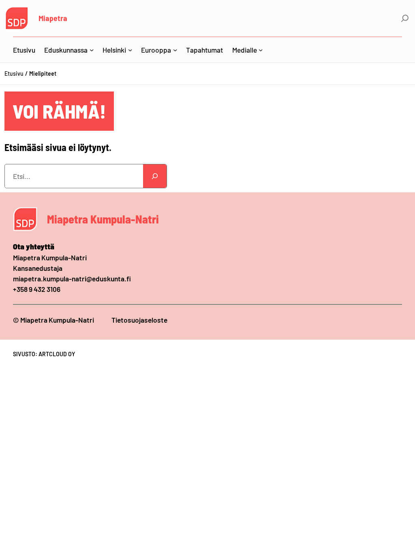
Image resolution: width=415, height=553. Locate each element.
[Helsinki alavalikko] (130, 50)
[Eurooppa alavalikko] (175, 50)
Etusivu (14, 73)
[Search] (155, 176)
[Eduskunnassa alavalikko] (92, 50)
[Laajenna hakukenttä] (404, 18)
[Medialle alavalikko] (261, 50)
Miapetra (53, 18)
